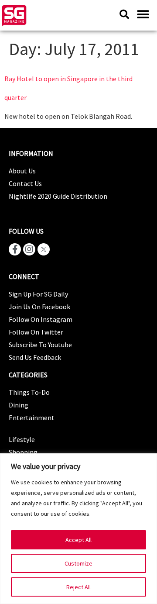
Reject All (78, 587)
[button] (143, 14)
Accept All (78, 540)
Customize (78, 563)
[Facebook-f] (15, 249)
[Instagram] (29, 249)
